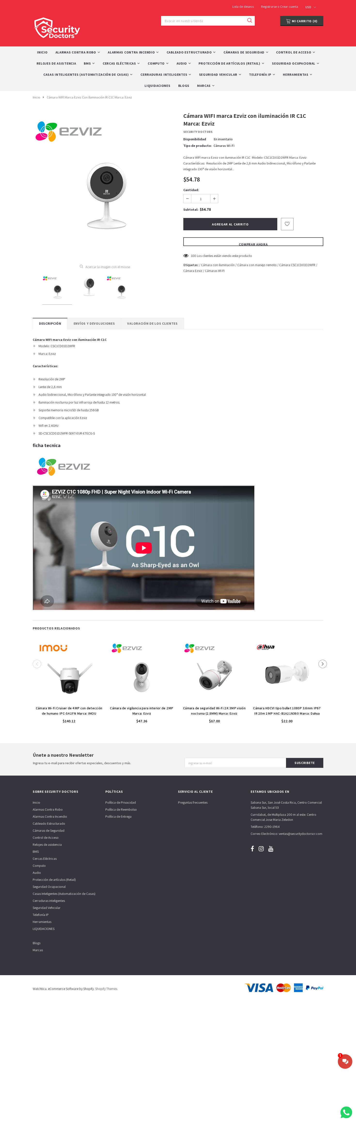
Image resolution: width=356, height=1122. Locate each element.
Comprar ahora (253, 244)
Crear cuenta (289, 6)
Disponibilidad (194, 139)
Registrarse (269, 6)
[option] (105, 184)
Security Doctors (198, 132)
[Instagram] (261, 848)
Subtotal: (190, 209)
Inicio (36, 97)
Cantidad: (191, 190)
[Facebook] (252, 848)
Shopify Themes (106, 989)
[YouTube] (270, 848)
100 (193, 256)
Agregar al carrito (69, 700)
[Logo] (57, 26)
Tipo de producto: (197, 145)
